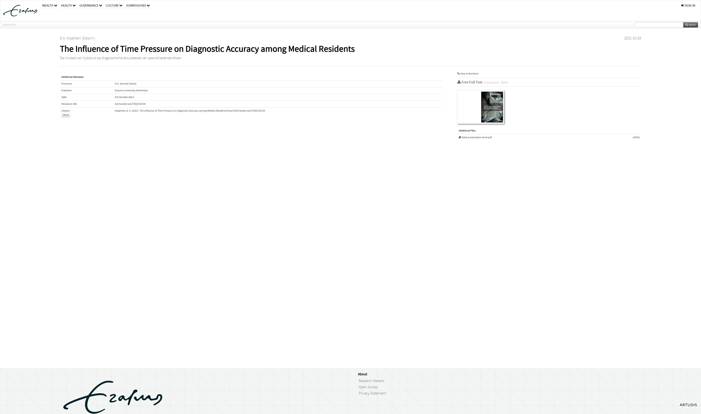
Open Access (368, 387)
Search (692, 24)
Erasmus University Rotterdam (131, 90)
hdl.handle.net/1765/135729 (130, 104)
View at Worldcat (469, 73)
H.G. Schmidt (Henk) (125, 83)
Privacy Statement (372, 393)
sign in (689, 5)
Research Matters (371, 381)
